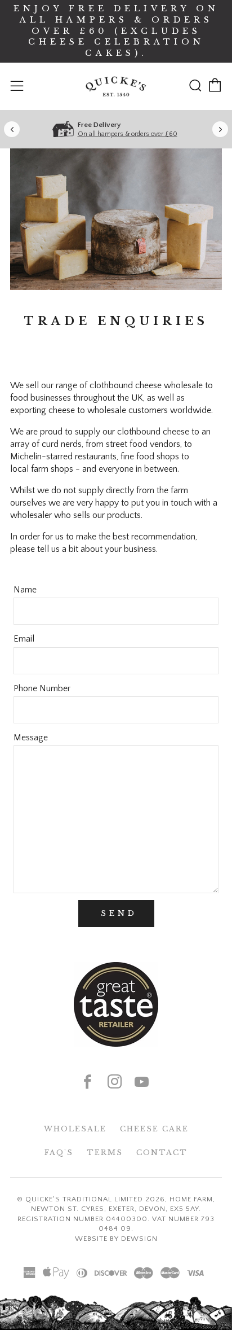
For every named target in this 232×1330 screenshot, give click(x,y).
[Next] (220, 129)
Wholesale (75, 1129)
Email (24, 639)
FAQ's (58, 1152)
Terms (105, 1152)
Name (25, 590)
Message (31, 737)
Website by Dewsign (116, 1239)
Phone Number (42, 688)
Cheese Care (154, 1129)
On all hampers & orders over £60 (127, 134)
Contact (162, 1152)
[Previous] (11, 129)
